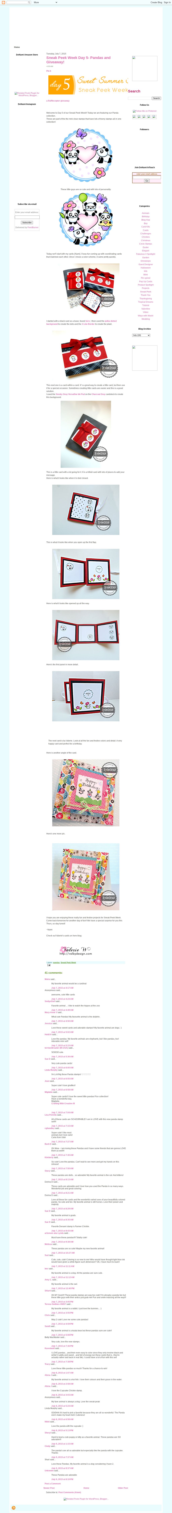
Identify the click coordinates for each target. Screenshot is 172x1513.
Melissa (48, 1244)
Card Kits (145, 227)
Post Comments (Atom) (69, 1492)
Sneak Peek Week (68, 962)
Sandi (47, 1326)
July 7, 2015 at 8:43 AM (62, 1231)
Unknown (49, 1470)
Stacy (47, 1171)
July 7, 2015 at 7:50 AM (62, 1168)
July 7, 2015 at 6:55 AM (62, 1079)
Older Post (123, 1488)
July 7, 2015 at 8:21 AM (62, 1193)
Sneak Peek (145, 292)
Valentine (145, 309)
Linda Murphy (51, 1070)
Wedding (146, 319)
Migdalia (49, 1092)
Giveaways (146, 261)
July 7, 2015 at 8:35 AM (62, 1220)
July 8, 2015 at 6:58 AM (62, 1419)
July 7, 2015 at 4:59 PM (62, 1324)
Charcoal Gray (98, 394)
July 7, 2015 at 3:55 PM (62, 1313)
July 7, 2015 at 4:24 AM (62, 999)
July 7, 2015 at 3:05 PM (62, 1302)
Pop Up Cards (145, 281)
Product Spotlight (146, 285)
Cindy (47, 1446)
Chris (47, 1315)
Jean (47, 1081)
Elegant (145, 251)
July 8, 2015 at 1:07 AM (62, 1373)
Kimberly (49, 1157)
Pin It (48, 71)
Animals (145, 213)
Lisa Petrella (51, 1115)
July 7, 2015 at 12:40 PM (62, 1288)
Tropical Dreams (145, 302)
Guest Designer (146, 264)
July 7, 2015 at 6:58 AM (62, 1090)
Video (145, 312)
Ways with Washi (145, 316)
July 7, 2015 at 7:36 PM (62, 1346)
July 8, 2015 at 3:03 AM (62, 1395)
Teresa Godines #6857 (55, 1304)
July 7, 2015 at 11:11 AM (62, 1266)
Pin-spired (145, 278)
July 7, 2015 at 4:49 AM (62, 1010)
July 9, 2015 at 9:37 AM (62, 1468)
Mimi (145, 274)
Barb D (48, 1144)
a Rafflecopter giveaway (58, 101)
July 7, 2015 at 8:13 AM (62, 1179)
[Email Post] (48, 965)
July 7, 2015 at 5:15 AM (62, 1045)
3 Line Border (88, 324)
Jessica (48, 1023)
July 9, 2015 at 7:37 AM (62, 1457)
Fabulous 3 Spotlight (145, 254)
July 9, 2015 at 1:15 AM (62, 1444)
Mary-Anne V (51, 1012)
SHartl (48, 1291)
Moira (47, 979)
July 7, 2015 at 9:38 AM (62, 1242)
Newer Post (49, 1488)
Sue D (47, 1059)
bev (46, 1268)
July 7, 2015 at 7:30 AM (62, 1155)
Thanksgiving (146, 298)
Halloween (146, 268)
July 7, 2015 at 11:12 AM (62, 1277)
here (87, 321)
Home (86, 1488)
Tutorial (145, 305)
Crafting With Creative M (63, 1103)
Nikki (47, 1422)
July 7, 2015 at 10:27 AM (63, 1253)
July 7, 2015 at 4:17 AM (62, 988)
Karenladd (50, 1348)
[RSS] (13, 1508)
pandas (56, 962)
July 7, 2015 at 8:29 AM (62, 1209)
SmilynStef (50, 1001)
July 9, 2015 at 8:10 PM (62, 1479)
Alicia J (48, 1375)
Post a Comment (53, 1484)
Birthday (145, 216)
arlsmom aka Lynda (54, 1233)
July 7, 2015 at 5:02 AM (62, 1032)
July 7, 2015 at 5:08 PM (62, 1335)
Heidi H (48, 1034)
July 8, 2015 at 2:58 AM (62, 1384)
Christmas (145, 240)
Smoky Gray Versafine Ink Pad (70, 394)
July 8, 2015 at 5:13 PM (62, 1430)
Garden (145, 257)
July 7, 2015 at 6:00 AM (62, 1068)
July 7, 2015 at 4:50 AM (62, 1021)
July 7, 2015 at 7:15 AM (62, 1126)
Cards (145, 230)
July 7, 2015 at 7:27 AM (62, 1142)
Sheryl (48, 1433)
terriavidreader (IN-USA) (56, 1048)
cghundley (50, 1128)
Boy (145, 223)
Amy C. (48, 1280)
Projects (145, 288)
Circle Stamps (145, 244)
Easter (146, 247)
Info (145, 271)
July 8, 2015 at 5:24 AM (62, 1406)
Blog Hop (145, 220)
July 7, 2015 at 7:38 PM (62, 1362)
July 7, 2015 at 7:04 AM (62, 1112)
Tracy (47, 1364)
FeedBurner (33, 227)
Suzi (47, 1255)
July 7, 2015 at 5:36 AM (62, 1056)
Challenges (145, 233)
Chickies (146, 237)
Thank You (145, 295)
